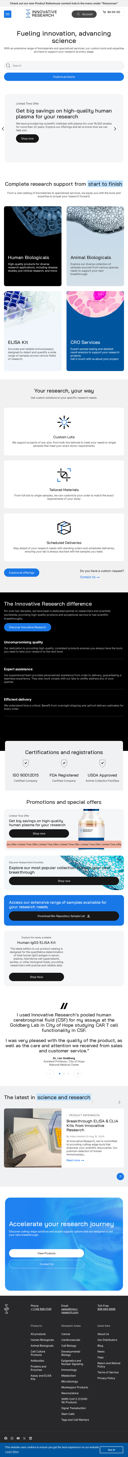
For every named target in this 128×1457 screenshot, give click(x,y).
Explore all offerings (21, 572)
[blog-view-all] (120, 1176)
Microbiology (69, 1381)
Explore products (64, 76)
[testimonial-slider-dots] (60, 1074)
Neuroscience (69, 1393)
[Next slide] (115, 129)
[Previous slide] (3, 129)
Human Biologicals (15, 208)
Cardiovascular (70, 1339)
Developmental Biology (70, 1353)
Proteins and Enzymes (38, 1368)
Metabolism (68, 1375)
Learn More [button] (12, 1451)
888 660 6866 (107, 1309)
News (101, 1351)
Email (64, 1305)
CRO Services (75, 292)
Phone (34, 1305)
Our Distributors (107, 1339)
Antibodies (37, 1360)
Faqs (101, 1357)
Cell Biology (68, 1345)
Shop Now (36, 977)
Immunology (69, 1369)
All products (38, 1334)
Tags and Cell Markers (75, 1419)
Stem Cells (67, 1414)
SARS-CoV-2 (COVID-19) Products (74, 1400)
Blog (100, 1345)
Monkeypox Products (74, 1387)
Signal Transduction (73, 1408)
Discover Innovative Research (27, 627)
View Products (47, 1253)
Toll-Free (103, 1305)
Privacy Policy (106, 1378)
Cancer (65, 1334)
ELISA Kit (9, 292)
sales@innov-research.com (69, 1310)
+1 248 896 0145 (41, 1309)
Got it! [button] (111, 1450)
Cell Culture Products (38, 1353)
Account (87, 14)
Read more (73, 1160)
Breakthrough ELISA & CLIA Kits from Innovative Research (27, 1111)
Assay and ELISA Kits (41, 1377)
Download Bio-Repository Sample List (61, 916)
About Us (103, 1334)
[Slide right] (78, 1074)
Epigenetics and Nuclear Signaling (72, 1362)
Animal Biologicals (77, 208)
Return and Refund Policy (109, 1364)
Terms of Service (108, 1372)
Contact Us (47, 1264)
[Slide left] (50, 1074)
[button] (7, 14)
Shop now (39, 833)
